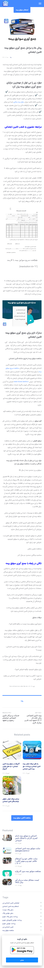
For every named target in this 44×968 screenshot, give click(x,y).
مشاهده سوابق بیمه (8, 930)
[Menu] (38, 3)
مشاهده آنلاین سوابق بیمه (22, 817)
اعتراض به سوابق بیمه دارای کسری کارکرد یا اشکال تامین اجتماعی (26, 838)
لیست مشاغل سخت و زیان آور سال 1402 (27, 881)
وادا (10, 57)
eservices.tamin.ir (21, 381)
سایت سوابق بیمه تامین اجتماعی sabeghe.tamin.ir (27, 849)
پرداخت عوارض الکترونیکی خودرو (12, 920)
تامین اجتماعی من (7, 927)
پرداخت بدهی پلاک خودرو (10, 916)
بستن (22, 960)
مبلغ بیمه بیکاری (19, 102)
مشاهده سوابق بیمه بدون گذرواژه (28, 871)
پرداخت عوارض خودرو (8, 923)
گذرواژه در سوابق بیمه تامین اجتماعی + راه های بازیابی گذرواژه (11, 766)
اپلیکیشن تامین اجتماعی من (10, 903)
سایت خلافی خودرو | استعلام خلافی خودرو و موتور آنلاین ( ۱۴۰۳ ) (26, 861)
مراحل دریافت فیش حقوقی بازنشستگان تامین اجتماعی (11, 800)
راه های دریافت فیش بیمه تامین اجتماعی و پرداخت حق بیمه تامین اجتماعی (31, 766)
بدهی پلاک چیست (7, 909)
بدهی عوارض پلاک (7, 913)
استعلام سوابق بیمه (22, 9)
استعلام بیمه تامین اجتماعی (10, 906)
